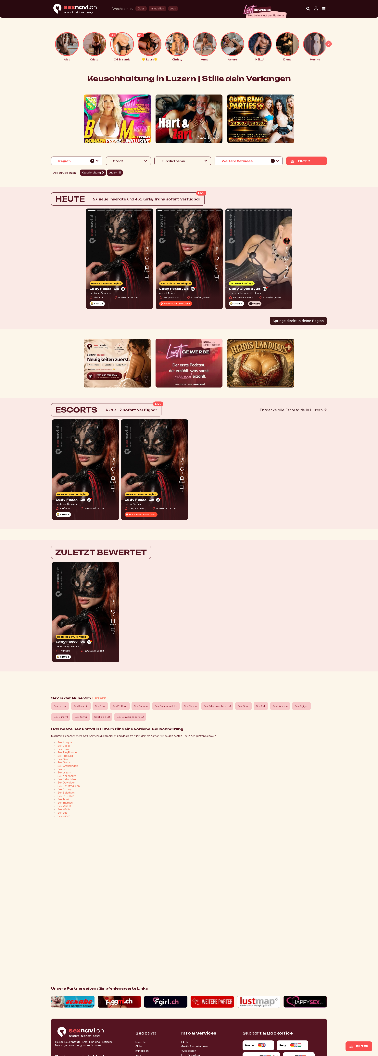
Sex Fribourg (65, 755)
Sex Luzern (60, 706)
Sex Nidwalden (66, 779)
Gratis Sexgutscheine (194, 1046)
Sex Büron (243, 706)
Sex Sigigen (301, 706)
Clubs (138, 1046)
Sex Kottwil (81, 716)
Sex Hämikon (280, 706)
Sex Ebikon (190, 706)
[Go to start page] (87, 1032)
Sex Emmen (141, 706)
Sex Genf (63, 759)
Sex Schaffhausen (68, 785)
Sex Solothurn (66, 792)
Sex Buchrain (80, 706)
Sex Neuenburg (66, 775)
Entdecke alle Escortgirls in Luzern (292, 409)
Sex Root (100, 706)
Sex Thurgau (65, 802)
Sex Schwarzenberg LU (130, 716)
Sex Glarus (64, 762)
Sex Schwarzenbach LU (217, 706)
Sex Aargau (64, 742)
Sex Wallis (63, 809)
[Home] (78, 9)
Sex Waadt (64, 806)
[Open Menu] (324, 9)
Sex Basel (63, 745)
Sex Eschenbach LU (166, 706)
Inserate (140, 1042)
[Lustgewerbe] (264, 10)
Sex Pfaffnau (119, 706)
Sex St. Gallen (65, 795)
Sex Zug (62, 812)
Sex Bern (63, 749)
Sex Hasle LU (102, 716)
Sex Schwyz (64, 789)
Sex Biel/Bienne (67, 752)
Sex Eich (261, 706)
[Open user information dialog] (316, 9)
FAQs (184, 1042)
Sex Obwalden (66, 782)
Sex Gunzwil (61, 716)
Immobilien (142, 1050)
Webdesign (188, 1050)
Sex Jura (62, 769)
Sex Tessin (63, 799)
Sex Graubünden (67, 765)
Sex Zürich (63, 816)
